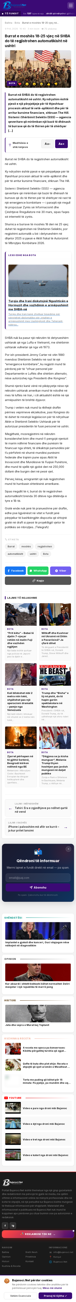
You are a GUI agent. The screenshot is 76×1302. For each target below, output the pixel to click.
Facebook (17, 570)
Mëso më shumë (52, 1288)
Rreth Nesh (31, 1252)
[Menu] (70, 5)
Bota (17, 22)
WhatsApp (40, 570)
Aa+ (61, 143)
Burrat (11, 546)
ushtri (33, 553)
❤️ (19, 84)
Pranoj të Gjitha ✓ (55, 1295)
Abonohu (40, 887)
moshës (26, 546)
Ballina (8, 22)
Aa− (48, 143)
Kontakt (30, 1261)
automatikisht (15, 553)
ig (13, 1225)
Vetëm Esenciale (20, 1295)
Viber (62, 570)
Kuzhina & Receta (11, 1266)
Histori (5, 1261)
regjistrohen (45, 546)
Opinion (6, 1256)
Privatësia (31, 1256)
